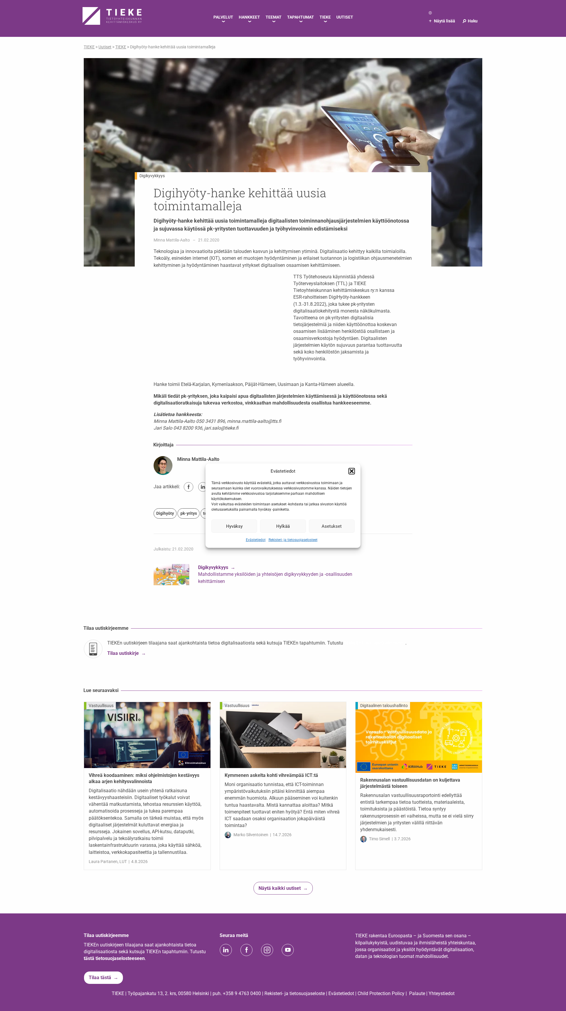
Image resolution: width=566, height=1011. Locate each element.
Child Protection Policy (381, 993)
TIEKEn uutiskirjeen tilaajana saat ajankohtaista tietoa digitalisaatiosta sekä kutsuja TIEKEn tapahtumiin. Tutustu (225, 643)
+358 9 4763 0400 (242, 993)
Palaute (417, 993)
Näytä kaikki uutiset (280, 888)
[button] (352, 471)
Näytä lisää (442, 21)
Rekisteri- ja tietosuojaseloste (294, 993)
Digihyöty (165, 513)
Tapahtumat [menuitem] (300, 17)
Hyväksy (234, 526)
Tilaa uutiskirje (123, 653)
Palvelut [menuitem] (223, 17)
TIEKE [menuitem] (325, 17)
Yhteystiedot (442, 993)
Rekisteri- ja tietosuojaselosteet (293, 540)
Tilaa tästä (100, 977)
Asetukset (332, 526)
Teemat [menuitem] (274, 17)
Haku (470, 21)
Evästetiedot (256, 540)
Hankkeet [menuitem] (249, 17)
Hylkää (283, 526)
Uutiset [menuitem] (344, 17)
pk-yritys (188, 513)
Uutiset (104, 47)
